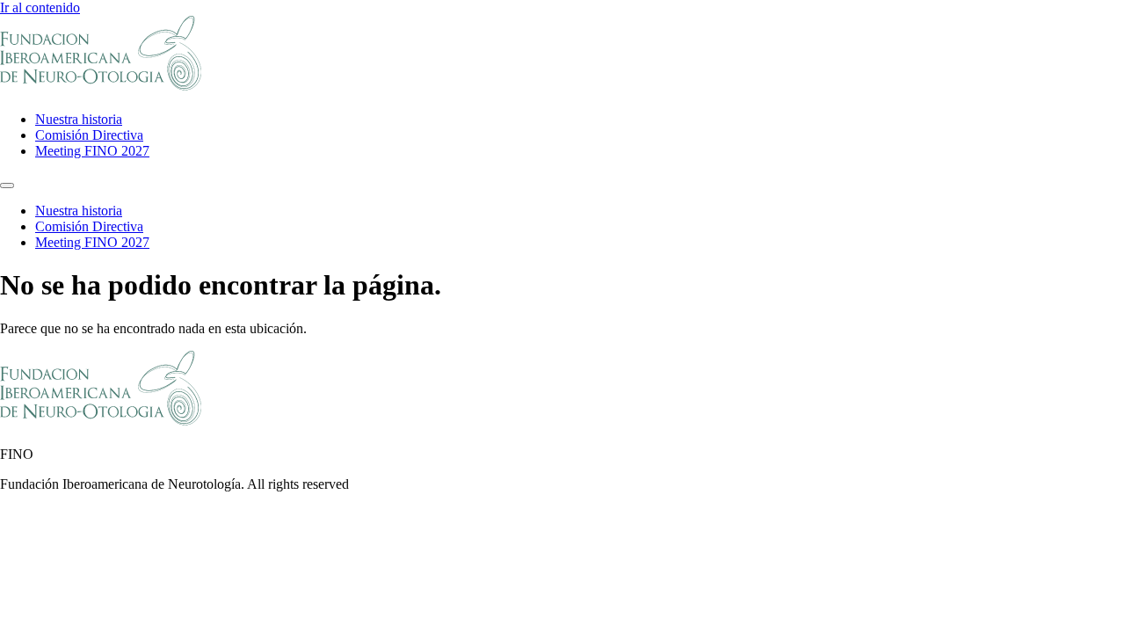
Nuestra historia (78, 119)
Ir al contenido (40, 7)
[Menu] (7, 185)
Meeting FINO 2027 (92, 150)
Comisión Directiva (89, 134)
